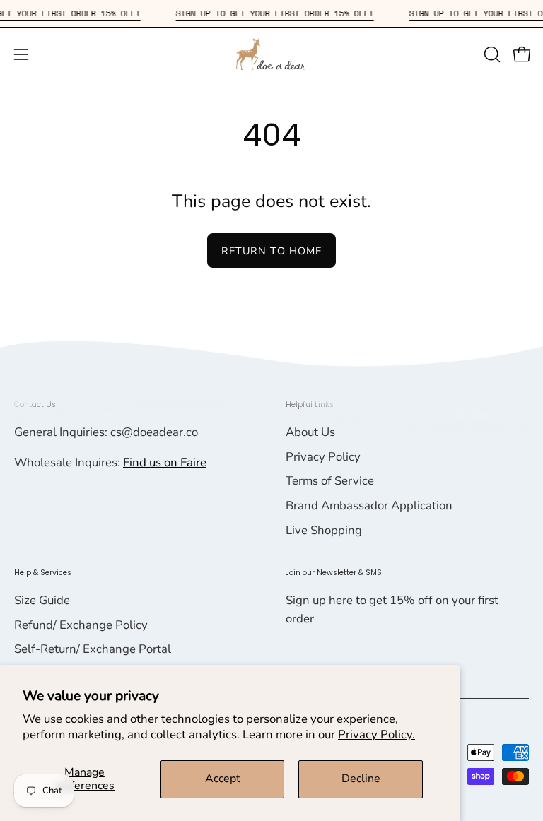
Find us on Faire (164, 462)
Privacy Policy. (376, 734)
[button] (491, 54)
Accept (222, 778)
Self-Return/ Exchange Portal (92, 649)
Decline (360, 778)
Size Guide (42, 600)
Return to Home (271, 251)
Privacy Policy (323, 457)
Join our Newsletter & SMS (334, 572)
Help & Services (42, 572)
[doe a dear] (271, 54)
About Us (310, 432)
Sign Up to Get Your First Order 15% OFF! (283, 13)
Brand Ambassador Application (369, 505)
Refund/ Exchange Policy (81, 625)
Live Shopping (324, 530)
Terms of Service (330, 481)
